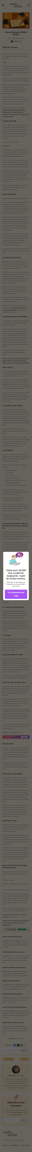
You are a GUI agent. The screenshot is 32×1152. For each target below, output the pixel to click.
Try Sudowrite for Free (16, 594)
